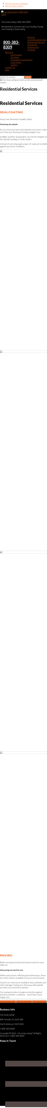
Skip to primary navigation (16, 3)
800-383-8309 (11, 44)
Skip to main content (14, 6)
